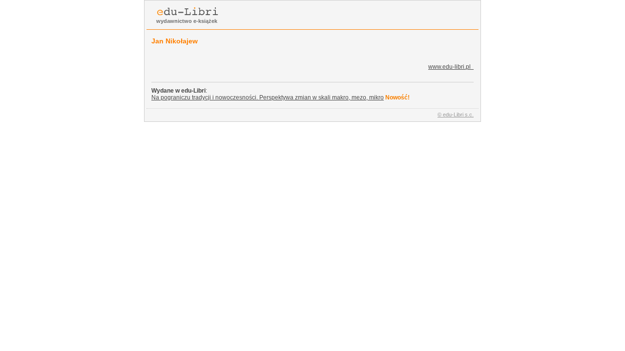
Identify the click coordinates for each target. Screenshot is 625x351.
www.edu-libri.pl (451, 66)
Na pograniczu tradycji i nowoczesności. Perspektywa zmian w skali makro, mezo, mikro (267, 97)
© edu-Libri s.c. (456, 114)
